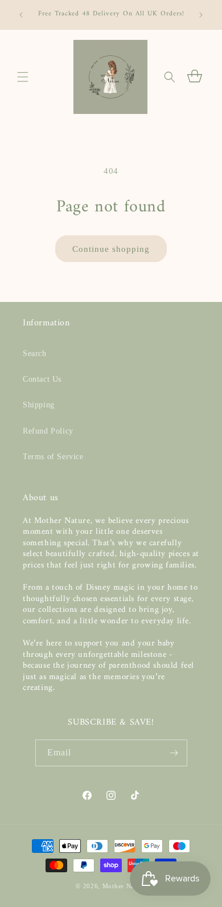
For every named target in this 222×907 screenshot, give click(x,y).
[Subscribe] (174, 753)
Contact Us (42, 379)
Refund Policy (48, 431)
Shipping (39, 405)
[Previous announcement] (21, 14)
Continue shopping (111, 249)
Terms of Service (53, 456)
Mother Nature (124, 886)
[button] (22, 76)
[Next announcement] (200, 14)
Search (35, 353)
